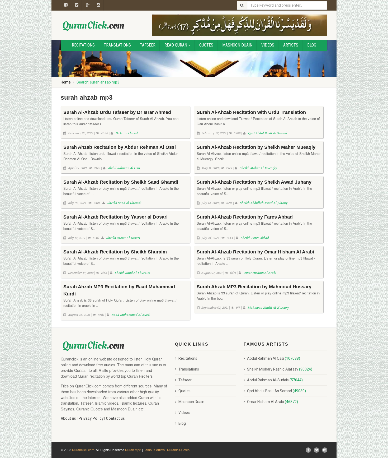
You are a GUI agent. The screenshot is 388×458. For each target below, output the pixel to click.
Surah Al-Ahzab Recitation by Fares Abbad (245, 217)
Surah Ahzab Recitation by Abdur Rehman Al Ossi (119, 147)
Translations (117, 45)
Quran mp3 (133, 449)
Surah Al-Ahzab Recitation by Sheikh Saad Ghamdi (120, 182)
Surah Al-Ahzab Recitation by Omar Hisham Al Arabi (255, 252)
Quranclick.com (83, 449)
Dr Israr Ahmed (127, 133)
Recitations (83, 45)
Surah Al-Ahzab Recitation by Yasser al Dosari (115, 217)
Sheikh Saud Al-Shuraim (132, 273)
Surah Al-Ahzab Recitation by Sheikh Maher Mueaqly (256, 147)
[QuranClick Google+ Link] (88, 5)
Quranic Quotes (178, 449)
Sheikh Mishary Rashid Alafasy (279, 369)
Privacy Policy (90, 418)
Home (66, 82)
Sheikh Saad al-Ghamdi (124, 203)
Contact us (115, 418)
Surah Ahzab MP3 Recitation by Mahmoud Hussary (254, 286)
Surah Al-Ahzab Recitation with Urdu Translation (251, 112)
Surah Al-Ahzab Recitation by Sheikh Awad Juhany (254, 182)
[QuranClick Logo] (94, 25)
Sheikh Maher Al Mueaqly (258, 168)
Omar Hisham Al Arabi (260, 273)
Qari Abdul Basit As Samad (267, 133)
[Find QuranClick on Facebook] (66, 5)
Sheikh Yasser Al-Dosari (123, 238)
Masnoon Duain (237, 45)
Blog (311, 45)
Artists (290, 45)
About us (68, 418)
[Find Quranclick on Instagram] (324, 450)
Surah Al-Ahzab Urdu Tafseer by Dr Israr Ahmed (117, 112)
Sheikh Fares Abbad (255, 238)
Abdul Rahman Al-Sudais (275, 380)
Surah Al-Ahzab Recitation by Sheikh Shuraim (115, 252)
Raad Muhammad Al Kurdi (131, 315)
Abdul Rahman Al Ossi (124, 168)
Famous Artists (154, 449)
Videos (267, 45)
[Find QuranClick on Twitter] (316, 450)
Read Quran (175, 45)
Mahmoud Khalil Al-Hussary (268, 308)
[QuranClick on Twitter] (77, 5)
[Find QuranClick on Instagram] (99, 5)
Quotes (206, 45)
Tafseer (147, 45)
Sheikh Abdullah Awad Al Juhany (264, 203)
